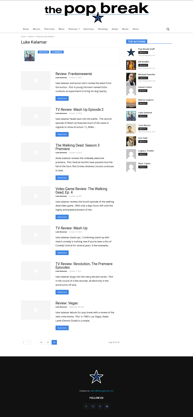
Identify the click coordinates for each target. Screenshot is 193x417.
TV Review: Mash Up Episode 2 (80, 110)
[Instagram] (93, 406)
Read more (62, 98)
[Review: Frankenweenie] (36, 80)
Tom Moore (144, 125)
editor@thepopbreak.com (102, 390)
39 (48, 342)
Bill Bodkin (143, 61)
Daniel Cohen (145, 87)
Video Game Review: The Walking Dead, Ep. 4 (81, 190)
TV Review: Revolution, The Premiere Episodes (84, 265)
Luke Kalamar (61, 77)
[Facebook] (86, 406)
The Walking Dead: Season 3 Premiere (78, 147)
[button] (168, 29)
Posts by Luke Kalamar (45, 36)
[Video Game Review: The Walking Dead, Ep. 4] (36, 195)
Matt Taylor (144, 163)
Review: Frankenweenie (74, 74)
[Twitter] (100, 406)
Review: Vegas (67, 303)
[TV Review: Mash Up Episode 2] (36, 116)
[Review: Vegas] (36, 310)
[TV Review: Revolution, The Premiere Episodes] (36, 270)
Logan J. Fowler (146, 150)
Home (23, 36)
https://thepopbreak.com (146, 55)
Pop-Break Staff (146, 49)
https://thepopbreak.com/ (146, 81)
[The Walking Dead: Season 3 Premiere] (36, 152)
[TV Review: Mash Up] (36, 235)
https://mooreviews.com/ (146, 132)
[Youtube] (107, 406)
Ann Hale (143, 138)
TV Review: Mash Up (71, 228)
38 (41, 342)
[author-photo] (31, 56)
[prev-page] (23, 342)
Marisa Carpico (146, 99)
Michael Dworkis (146, 74)
